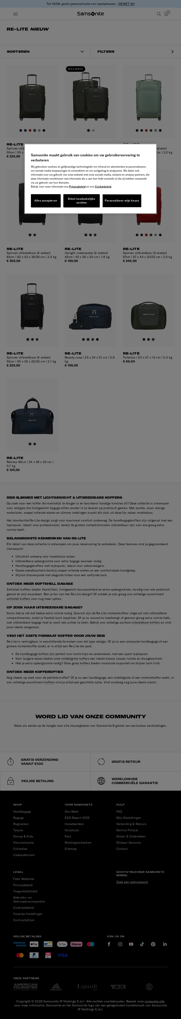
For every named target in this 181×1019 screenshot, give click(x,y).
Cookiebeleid (103, 186)
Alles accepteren (45, 200)
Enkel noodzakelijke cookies (81, 200)
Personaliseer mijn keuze (122, 200)
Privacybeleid (77, 186)
